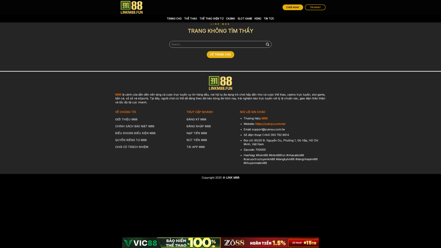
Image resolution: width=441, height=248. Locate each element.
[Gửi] (267, 44)
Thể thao (190, 18)
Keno (258, 18)
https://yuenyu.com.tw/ (270, 124)
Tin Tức (269, 18)
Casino (230, 18)
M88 (118, 94)
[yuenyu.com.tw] (131, 7)
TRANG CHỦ (174, 18)
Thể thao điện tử (211, 18)
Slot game (245, 18)
